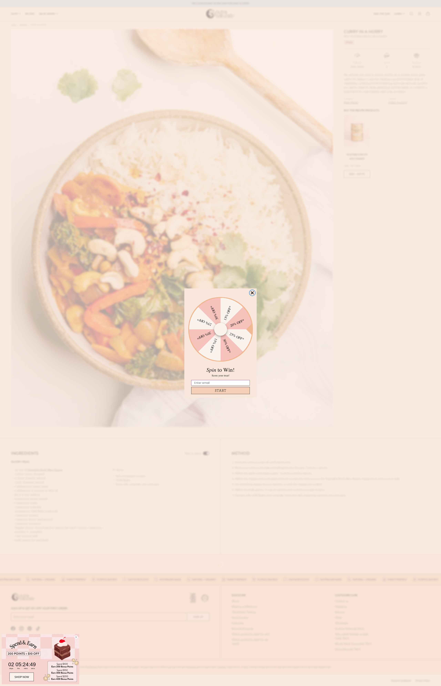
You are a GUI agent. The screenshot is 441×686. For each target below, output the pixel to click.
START (220, 390)
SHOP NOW (21, 677)
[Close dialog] (252, 293)
